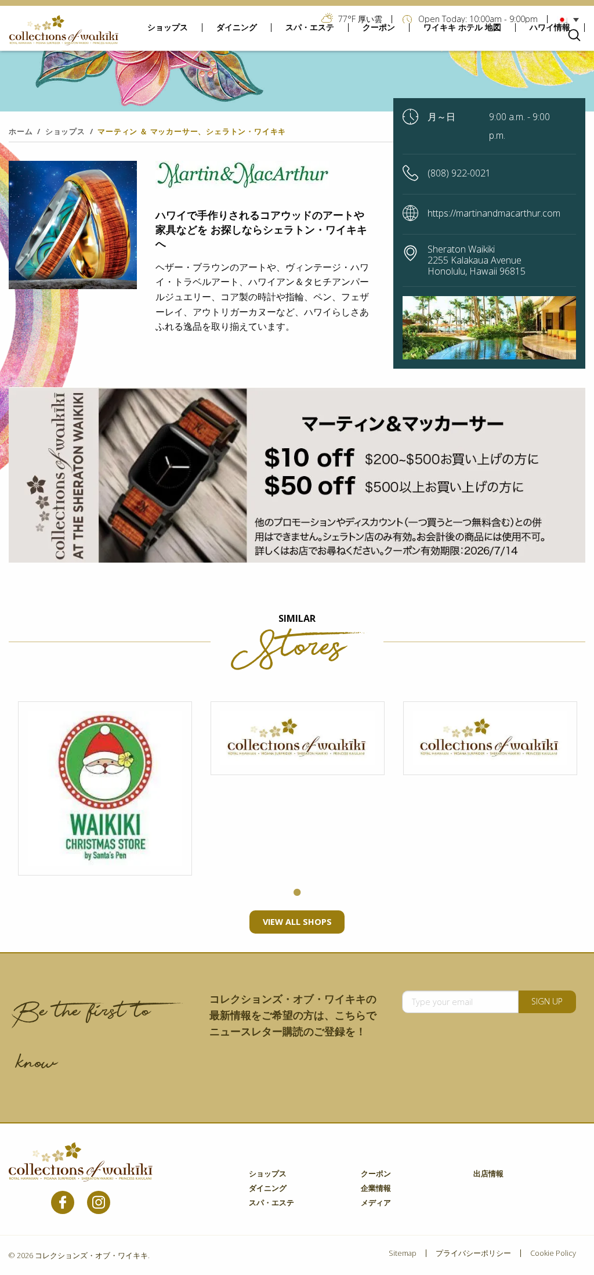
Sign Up (547, 1001)
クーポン (379, 27)
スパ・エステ (309, 27)
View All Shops (297, 921)
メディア (376, 1203)
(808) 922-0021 (459, 173)
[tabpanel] (105, 788)
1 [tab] (297, 893)
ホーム (20, 131)
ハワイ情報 (550, 27)
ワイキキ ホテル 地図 (462, 27)
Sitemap (402, 1253)
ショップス (167, 27)
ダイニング (236, 27)
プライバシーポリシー (473, 1253)
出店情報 (488, 1174)
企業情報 (376, 1188)
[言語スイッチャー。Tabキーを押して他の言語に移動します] (571, 19)
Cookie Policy (553, 1253)
